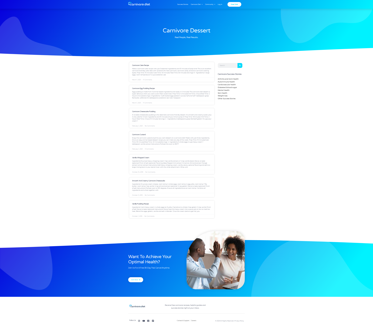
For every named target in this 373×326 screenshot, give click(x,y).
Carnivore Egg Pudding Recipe (143, 88)
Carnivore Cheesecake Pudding (143, 111)
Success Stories (182, 4)
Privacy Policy (239, 321)
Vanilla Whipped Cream (140, 158)
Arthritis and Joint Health (228, 79)
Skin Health (222, 93)
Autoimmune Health (226, 82)
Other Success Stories (226, 99)
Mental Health (223, 90)
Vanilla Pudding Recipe (140, 204)
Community (209, 4)
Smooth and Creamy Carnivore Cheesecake (148, 181)
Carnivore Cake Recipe (140, 65)
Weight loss (222, 96)
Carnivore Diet (196, 4)
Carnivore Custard (139, 134)
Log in (220, 4)
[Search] (239, 65)
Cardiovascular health (227, 85)
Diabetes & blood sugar (227, 87)
